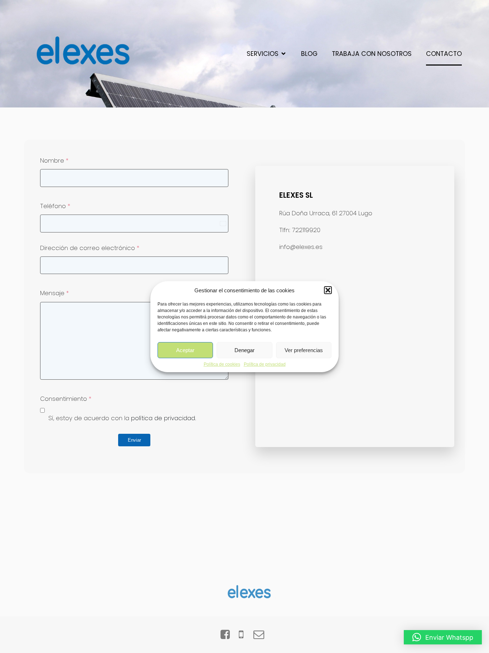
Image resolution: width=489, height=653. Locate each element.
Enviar (134, 440)
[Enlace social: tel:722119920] (244, 634)
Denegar (244, 350)
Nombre (54, 160)
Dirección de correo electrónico (89, 248)
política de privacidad (163, 418)
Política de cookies (222, 364)
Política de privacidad (265, 364)
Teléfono (55, 206)
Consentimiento (65, 398)
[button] (327, 290)
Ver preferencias (304, 350)
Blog (309, 53)
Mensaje (54, 293)
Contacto (444, 53)
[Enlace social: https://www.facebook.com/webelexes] (227, 634)
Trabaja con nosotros (372, 53)
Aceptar (185, 350)
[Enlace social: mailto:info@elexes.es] (261, 634)
